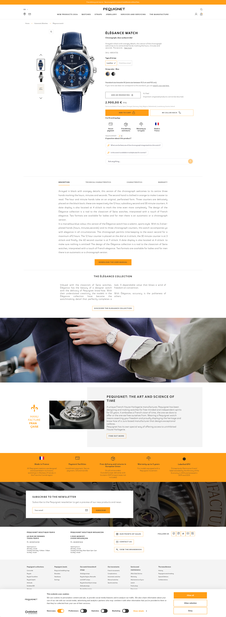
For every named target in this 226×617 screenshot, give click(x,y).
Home (27, 23)
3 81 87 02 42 (79, 542)
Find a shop (134, 586)
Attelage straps (85, 573)
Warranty (162, 182)
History (160, 570)
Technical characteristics (98, 182)
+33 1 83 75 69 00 (34, 542)
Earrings (57, 580)
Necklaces (57, 576)
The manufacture (164, 567)
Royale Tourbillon (32, 576)
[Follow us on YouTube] (188, 533)
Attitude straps (85, 586)
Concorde (30, 570)
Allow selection (190, 603)
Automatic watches (114, 576)
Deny (190, 611)
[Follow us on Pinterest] (183, 534)
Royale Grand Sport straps (88, 583)
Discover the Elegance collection (113, 308)
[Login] (196, 14)
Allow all (190, 595)
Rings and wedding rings (61, 570)
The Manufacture (159, 14)
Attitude (29, 583)
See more (128, 48)
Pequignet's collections (35, 567)
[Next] (41, 98)
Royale (29, 573)
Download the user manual (113, 262)
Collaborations (163, 580)
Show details (138, 611)
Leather (110, 63)
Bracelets (57, 573)
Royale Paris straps (86, 589)
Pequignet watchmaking (166, 573)
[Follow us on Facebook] (174, 533)
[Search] (201, 9)
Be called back (169, 113)
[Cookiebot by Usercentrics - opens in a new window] (31, 612)
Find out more (116, 436)
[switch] (83, 611)
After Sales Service (136, 573)
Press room (134, 589)
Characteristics (134, 182)
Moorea (29, 589)
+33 (74, 542)
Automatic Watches (41, 23)
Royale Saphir (31, 580)
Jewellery (111, 14)
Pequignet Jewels (60, 567)
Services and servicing (133, 14)
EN (25, 9)
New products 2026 (67, 14)
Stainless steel (125, 63)
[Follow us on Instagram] (178, 533)
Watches (86, 14)
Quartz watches (113, 583)
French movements (114, 570)
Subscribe (101, 510)
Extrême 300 (31, 586)
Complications (112, 573)
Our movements (113, 567)
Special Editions (163, 576)
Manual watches (113, 580)
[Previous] (41, 55)
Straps (98, 14)
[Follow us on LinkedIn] (192, 533)
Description (64, 182)
